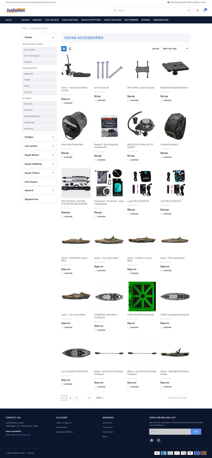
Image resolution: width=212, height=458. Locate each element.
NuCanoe (28, 104)
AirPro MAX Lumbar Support (140, 87)
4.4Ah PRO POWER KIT (138, 201)
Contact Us (107, 427)
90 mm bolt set (101, 87)
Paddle (27, 80)
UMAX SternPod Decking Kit (140, 315)
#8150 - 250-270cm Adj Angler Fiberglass (108, 372)
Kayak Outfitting (91, 20)
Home (25, 28)
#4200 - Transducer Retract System (74, 89)
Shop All (28, 62)
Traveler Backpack (169, 144)
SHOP (9, 20)
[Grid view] (63, 48)
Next (99, 398)
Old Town (28, 110)
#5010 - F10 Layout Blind (73, 315)
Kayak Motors (70, 20)
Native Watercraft (31, 116)
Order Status (61, 427)
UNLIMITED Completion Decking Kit (105, 316)
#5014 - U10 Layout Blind (106, 258)
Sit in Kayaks (29, 50)
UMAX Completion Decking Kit (174, 315)
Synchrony (107, 423)
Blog (105, 436)
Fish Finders (131, 20)
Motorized (28, 74)
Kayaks (25, 20)
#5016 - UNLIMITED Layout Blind (74, 259)
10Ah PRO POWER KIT (171, 201)
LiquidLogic (29, 122)
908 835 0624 (24, 435)
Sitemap (30, 453)
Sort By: (155, 49)
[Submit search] (188, 10)
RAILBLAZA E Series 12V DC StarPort (140, 145)
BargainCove (161, 20)
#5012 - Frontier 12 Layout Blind (139, 259)
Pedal (26, 86)
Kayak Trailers (112, 20)
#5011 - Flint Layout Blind (172, 258)
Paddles (37, 20)
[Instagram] (158, 440)
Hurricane (28, 129)
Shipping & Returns (64, 432)
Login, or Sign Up (63, 423)
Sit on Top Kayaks (31, 56)
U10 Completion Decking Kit (74, 371)
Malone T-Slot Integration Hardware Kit (106, 145)
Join (196, 432)
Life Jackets (52, 20)
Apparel (145, 20)
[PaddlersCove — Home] (16, 10)
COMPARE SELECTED (177, 398)
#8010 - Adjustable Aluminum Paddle (174, 372)
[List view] (70, 48)
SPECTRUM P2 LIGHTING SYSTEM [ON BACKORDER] (74, 202)
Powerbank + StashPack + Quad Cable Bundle (109, 202)
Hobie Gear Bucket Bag (72, 144)
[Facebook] (151, 440)
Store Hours (108, 432)
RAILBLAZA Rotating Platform (174, 87)
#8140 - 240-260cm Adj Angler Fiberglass (141, 372)
